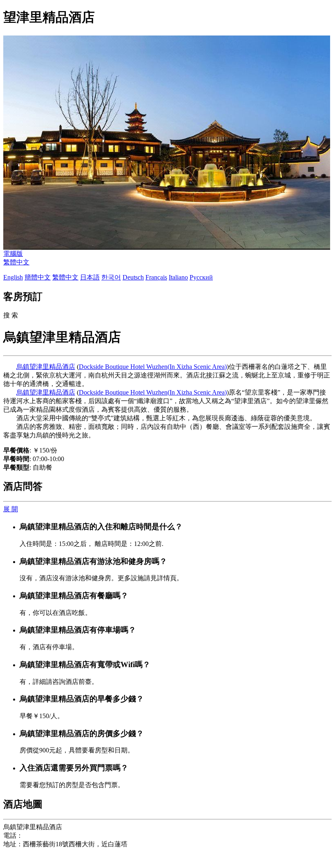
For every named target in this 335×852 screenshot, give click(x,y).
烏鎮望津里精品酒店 (45, 366)
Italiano (178, 277)
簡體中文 (38, 277)
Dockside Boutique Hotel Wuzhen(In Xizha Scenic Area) (153, 366)
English (13, 277)
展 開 (10, 509)
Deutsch (133, 277)
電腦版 (13, 253)
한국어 (111, 277)
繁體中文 (16, 262)
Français (156, 277)
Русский (201, 277)
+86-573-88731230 (48, 835)
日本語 (90, 277)
